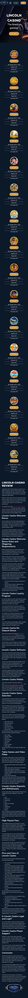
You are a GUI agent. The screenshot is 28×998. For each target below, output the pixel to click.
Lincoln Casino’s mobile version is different (14, 684)
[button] (10, 3)
